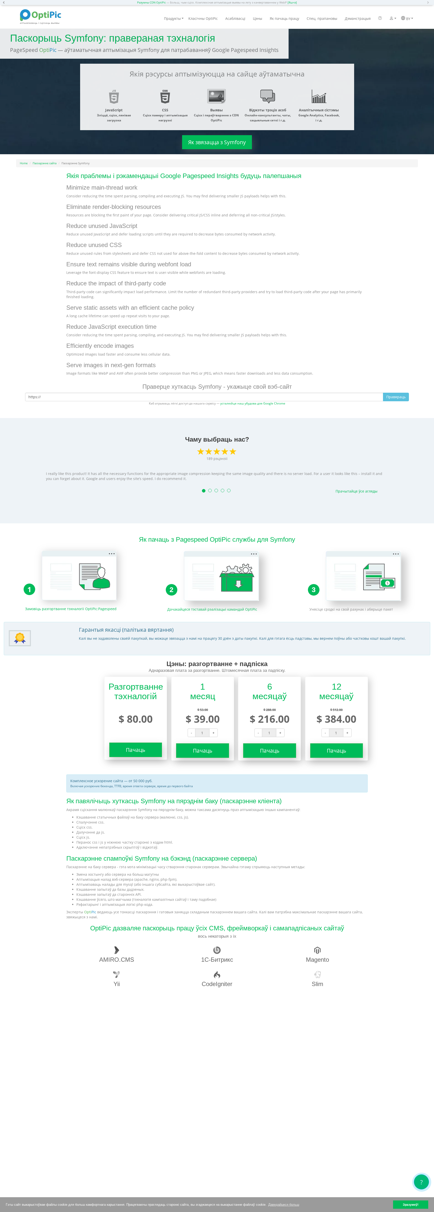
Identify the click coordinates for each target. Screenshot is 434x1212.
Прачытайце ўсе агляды (356, 491)
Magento (317, 959)
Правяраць (396, 396)
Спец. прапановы (322, 18)
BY (407, 18)
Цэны (257, 18)
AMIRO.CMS (116, 959)
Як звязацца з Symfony (217, 142)
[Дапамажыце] (380, 18)
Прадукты (172, 18)
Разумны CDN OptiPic (151, 2)
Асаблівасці (235, 18)
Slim (317, 984)
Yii (117, 984)
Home (24, 163)
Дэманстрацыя (358, 18)
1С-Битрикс (217, 959)
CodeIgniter (217, 984)
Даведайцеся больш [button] (283, 1204)
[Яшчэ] (292, 2)
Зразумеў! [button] (410, 1204)
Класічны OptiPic (203, 18)
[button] (5, 2)
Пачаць (135, 749)
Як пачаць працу (284, 18)
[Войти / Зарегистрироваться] (391, 18)
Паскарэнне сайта (45, 163)
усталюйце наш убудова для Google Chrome (252, 403)
